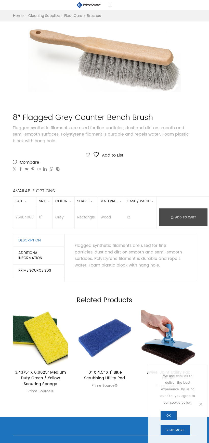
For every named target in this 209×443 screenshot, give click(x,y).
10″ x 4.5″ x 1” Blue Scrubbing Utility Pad (104, 375)
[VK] (27, 169)
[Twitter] (15, 169)
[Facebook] (21, 169)
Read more (175, 430)
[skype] (57, 169)
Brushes (94, 15)
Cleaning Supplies (44, 15)
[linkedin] (45, 169)
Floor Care (73, 15)
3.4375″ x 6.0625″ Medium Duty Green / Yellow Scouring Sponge (40, 378)
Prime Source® (41, 391)
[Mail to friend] (39, 169)
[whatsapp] (51, 169)
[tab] (29, 240)
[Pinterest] (33, 169)
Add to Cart (185, 217)
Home (18, 15)
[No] (200, 404)
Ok (168, 415)
